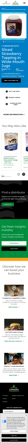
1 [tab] (3, 41)
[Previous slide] (18, 174)
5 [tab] (9, 41)
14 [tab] (23, 41)
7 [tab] (12, 41)
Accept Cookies (14, 440)
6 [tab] (11, 41)
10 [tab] (17, 41)
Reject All (14, 435)
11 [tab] (19, 41)
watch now (13, 307)
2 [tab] (5, 41)
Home (3, 8)
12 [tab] (20, 41)
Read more (13, 375)
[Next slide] (23, 174)
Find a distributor (11, 80)
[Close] (26, 415)
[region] (14, 428)
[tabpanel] (14, 26)
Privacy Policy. (13, 428)
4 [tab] (8, 41)
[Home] (14, 388)
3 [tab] (6, 41)
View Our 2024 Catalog (13, 341)
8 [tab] (14, 41)
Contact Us (7, 204)
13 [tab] (22, 41)
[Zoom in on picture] (14, 26)
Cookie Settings (14, 431)
